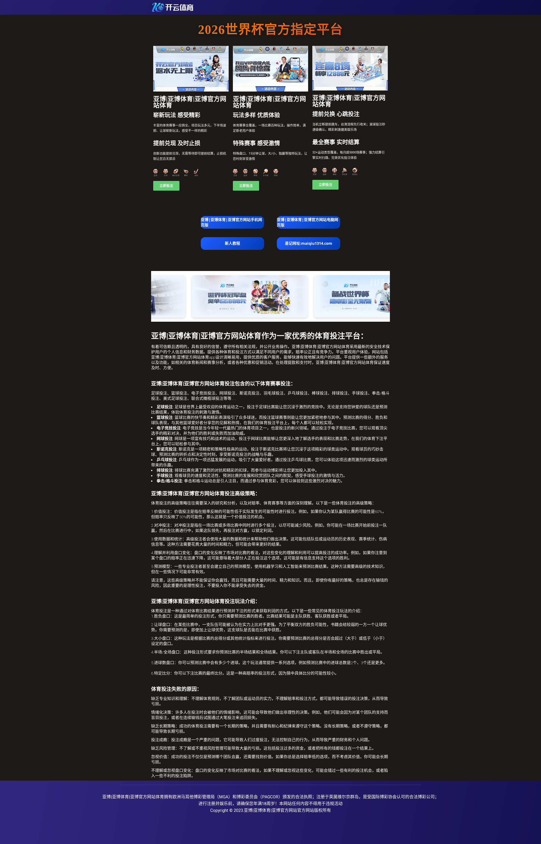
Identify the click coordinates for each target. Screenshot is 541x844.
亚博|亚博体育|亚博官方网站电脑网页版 (307, 222)
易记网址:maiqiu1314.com (308, 243)
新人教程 (232, 243)
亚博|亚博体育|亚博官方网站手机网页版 (231, 222)
